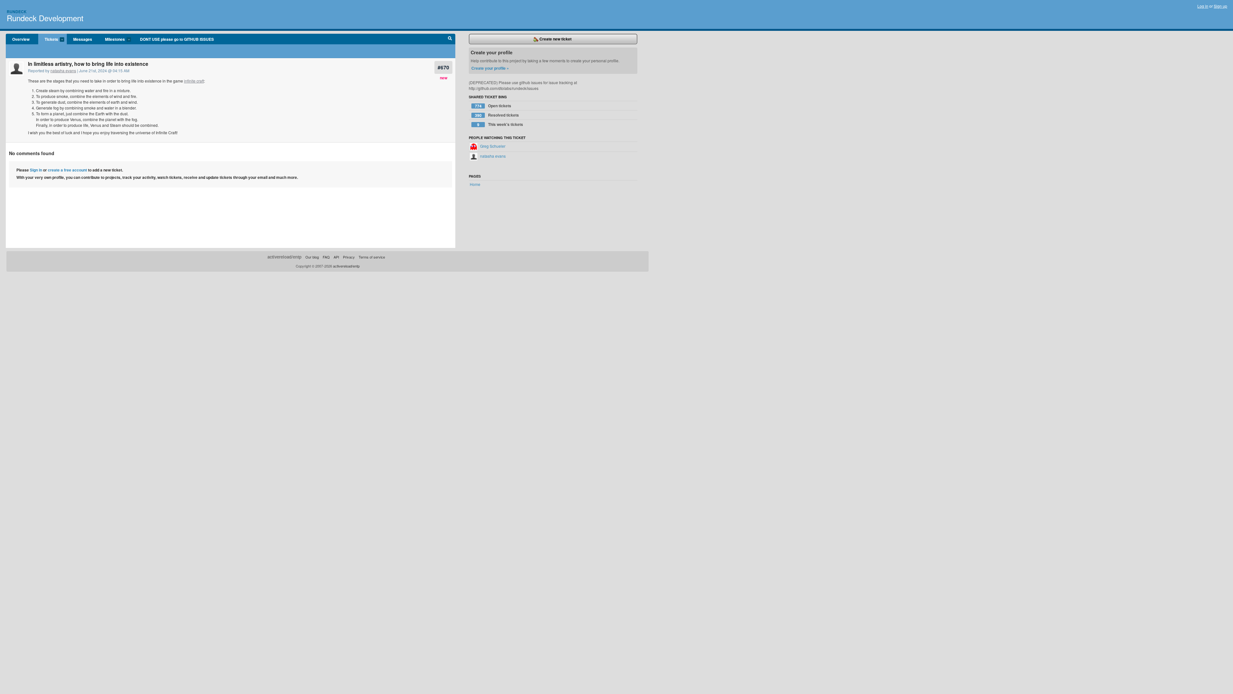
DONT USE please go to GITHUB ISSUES (177, 39)
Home (475, 184)
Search (450, 39)
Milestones (112, 39)
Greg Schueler (492, 146)
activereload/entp (284, 257)
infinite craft (194, 80)
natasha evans (63, 70)
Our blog (312, 256)
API (336, 256)
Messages (82, 39)
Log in (1202, 6)
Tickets (48, 39)
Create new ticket (555, 39)
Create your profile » (490, 68)
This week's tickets (500, 124)
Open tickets (493, 106)
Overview (21, 39)
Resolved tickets (497, 115)
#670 (443, 67)
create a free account (67, 170)
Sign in (36, 170)
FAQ (326, 256)
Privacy (349, 256)
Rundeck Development (45, 17)
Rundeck (17, 11)
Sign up (1220, 6)
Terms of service (372, 256)
